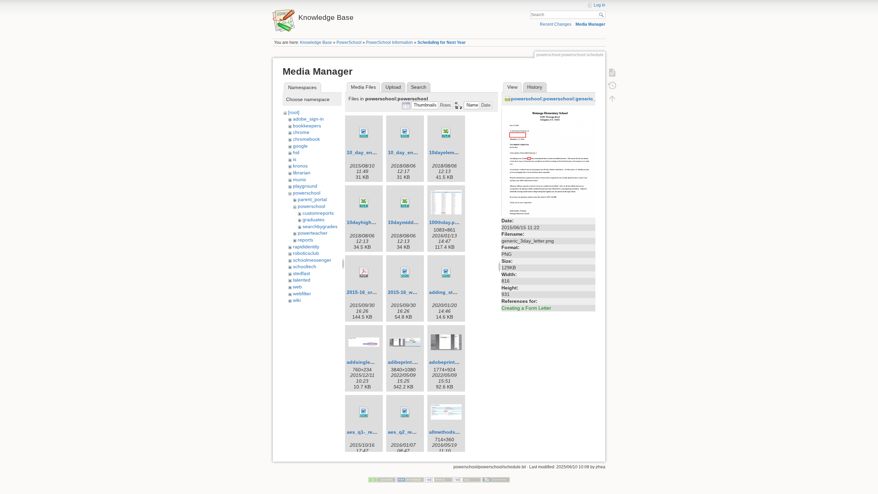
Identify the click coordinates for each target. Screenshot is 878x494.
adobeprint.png (447, 362)
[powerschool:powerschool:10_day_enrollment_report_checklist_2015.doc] (364, 132)
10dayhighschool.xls (371, 222)
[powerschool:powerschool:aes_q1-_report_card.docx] (364, 412)
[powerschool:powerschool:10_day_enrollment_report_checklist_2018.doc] (405, 132)
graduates (313, 219)
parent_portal (312, 199)
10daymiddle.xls (407, 222)
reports (305, 240)
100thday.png (445, 222)
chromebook (306, 139)
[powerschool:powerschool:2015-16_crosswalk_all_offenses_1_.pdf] (364, 272)
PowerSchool (348, 42)
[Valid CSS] (467, 479)
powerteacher (313, 233)
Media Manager (590, 24)
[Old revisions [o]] (612, 85)
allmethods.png (447, 432)
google (300, 146)
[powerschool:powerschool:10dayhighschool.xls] (364, 202)
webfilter (302, 293)
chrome (301, 132)
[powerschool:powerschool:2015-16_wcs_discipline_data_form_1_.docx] (405, 272)
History (534, 87)
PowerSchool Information (389, 42)
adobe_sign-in (308, 119)
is (294, 159)
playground (305, 186)
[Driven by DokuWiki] (496, 479)
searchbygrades (319, 226)
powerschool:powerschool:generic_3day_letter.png (571, 98)
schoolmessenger (312, 260)
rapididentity (306, 246)
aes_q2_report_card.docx (418, 432)
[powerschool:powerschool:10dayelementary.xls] (446, 132)
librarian (301, 172)
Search (602, 14)
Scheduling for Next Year (441, 42)
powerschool (306, 193)
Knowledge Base (316, 42)
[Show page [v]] (612, 72)
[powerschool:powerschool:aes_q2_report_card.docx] (405, 412)
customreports (318, 213)
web (297, 286)
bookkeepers (307, 125)
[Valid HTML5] (439, 479)
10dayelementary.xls (453, 152)
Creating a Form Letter (526, 308)
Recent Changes (555, 24)
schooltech (304, 266)
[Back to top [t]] (612, 98)
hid (296, 152)
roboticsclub (306, 253)
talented (301, 280)
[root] (293, 112)
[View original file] (548, 161)
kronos (300, 166)
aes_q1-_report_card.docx (377, 432)
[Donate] (382, 479)
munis (299, 179)
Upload (393, 87)
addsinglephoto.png (371, 362)
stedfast (301, 273)
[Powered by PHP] (410, 479)
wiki (297, 300)
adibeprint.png (405, 362)
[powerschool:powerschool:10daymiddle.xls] (405, 202)
